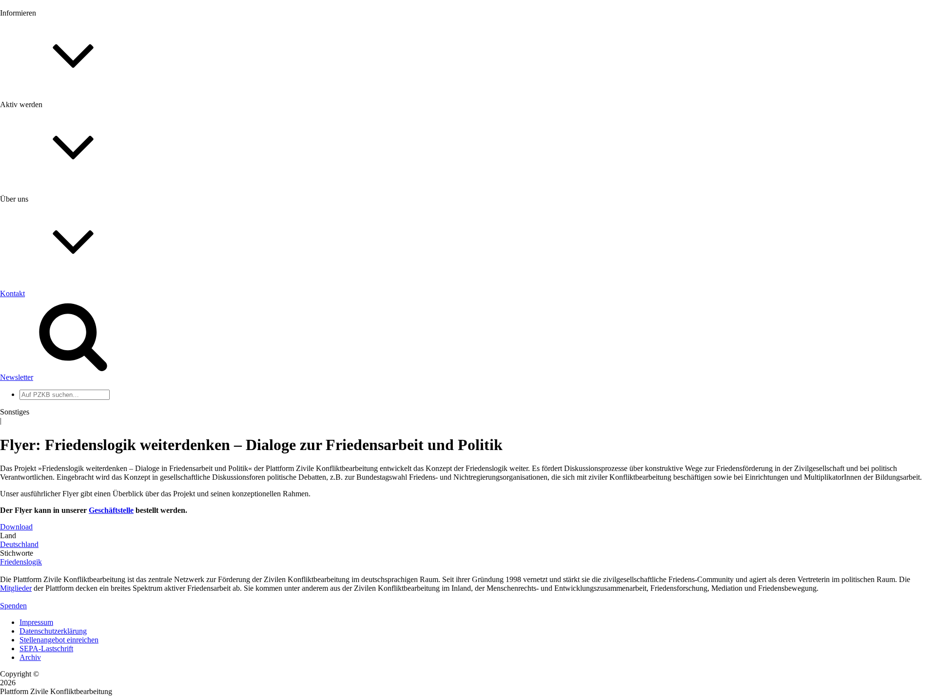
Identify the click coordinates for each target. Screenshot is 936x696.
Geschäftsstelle (42, 377)
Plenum (31, 403)
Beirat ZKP (37, 458)
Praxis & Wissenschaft (54, 282)
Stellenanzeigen (44, 148)
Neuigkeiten (38, 104)
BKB (28, 476)
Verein (29, 394)
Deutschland (19, 544)
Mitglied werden (45, 217)
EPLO (29, 467)
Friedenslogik (21, 562)
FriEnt (29, 450)
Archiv (30, 657)
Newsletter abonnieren (54, 122)
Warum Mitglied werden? (59, 226)
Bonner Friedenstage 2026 (60, 139)
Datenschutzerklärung (53, 631)
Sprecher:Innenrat (47, 385)
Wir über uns (39, 312)
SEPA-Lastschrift (46, 648)
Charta (30, 321)
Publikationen (41, 157)
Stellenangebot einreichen (59, 640)
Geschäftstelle (111, 510)
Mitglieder (35, 235)
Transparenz (38, 330)
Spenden (13, 606)
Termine (32, 131)
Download (16, 527)
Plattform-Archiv (46, 173)
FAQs (29, 244)
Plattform (34, 113)
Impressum (36, 622)
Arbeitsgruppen (43, 412)
